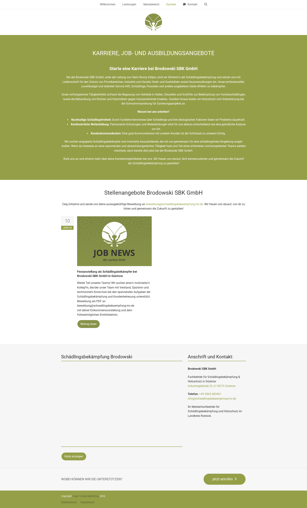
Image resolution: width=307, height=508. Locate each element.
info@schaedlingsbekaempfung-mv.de (212, 398)
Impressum (87, 502)
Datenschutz (69, 502)
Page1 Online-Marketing (85, 496)
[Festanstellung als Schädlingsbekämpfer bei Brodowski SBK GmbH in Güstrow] (114, 241)
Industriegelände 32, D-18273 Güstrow (212, 386)
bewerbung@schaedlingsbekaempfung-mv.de (174, 204)
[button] (206, 4)
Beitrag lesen (88, 324)
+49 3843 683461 (210, 394)
